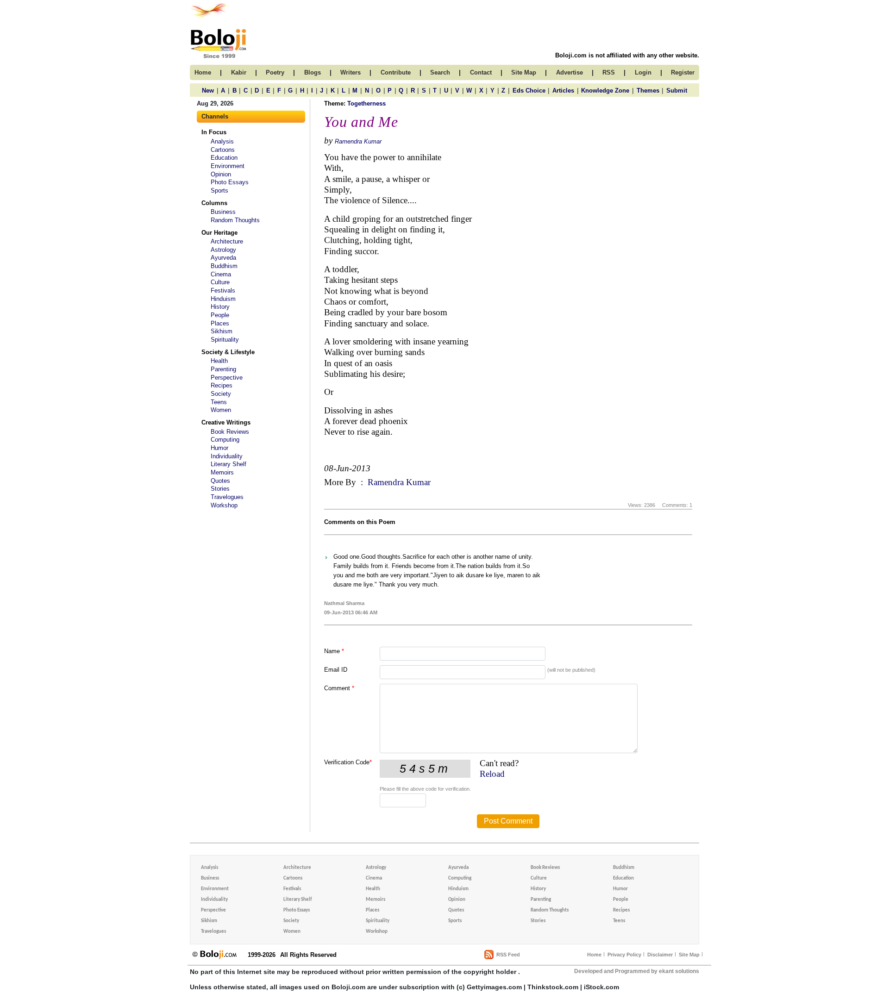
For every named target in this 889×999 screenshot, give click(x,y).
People (220, 315)
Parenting (223, 369)
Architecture (227, 241)
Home (594, 954)
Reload (492, 774)
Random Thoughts (235, 220)
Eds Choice (529, 90)
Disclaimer (660, 954)
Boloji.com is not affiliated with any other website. (627, 55)
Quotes (220, 480)
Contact (481, 72)
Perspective (227, 377)
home (202, 72)
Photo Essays (230, 182)
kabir (238, 72)
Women (221, 409)
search (440, 72)
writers (350, 72)
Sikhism (221, 331)
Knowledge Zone (605, 90)
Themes (648, 90)
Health (219, 360)
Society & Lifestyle (228, 352)
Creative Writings (225, 422)
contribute (396, 72)
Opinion (221, 174)
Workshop (224, 505)
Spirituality (225, 339)
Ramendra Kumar (358, 141)
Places (220, 323)
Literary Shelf (228, 464)
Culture (220, 282)
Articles (563, 90)
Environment (227, 165)
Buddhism (224, 265)
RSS (608, 72)
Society (221, 393)
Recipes (221, 385)
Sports (219, 190)
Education (224, 157)
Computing (225, 439)
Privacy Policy (624, 954)
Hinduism (223, 298)
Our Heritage (219, 232)
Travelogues (227, 496)
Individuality (227, 456)
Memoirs (222, 472)
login (643, 72)
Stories (220, 488)
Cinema (221, 274)
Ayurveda (223, 257)
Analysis (222, 141)
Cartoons (223, 149)
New (208, 90)
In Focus (213, 132)
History (220, 306)
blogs (312, 72)
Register (683, 72)
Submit (676, 90)
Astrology (223, 249)
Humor (219, 447)
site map (523, 72)
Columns (214, 203)
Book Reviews (230, 431)
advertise (569, 72)
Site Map (689, 954)
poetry (275, 72)
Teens (219, 402)
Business (223, 211)
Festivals (223, 290)
